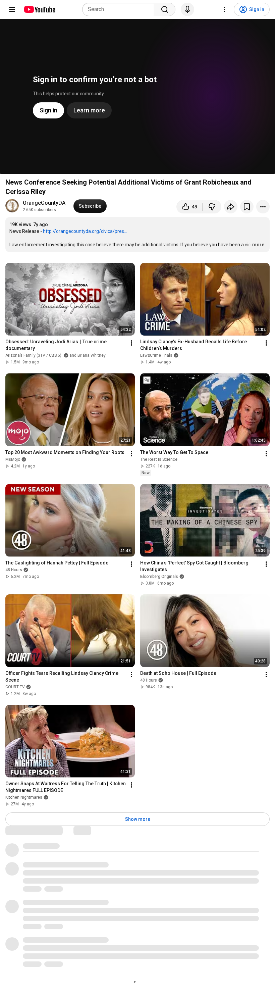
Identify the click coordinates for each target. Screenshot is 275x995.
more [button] (258, 244)
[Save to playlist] (247, 206)
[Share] (230, 206)
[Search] (164, 9)
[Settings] (224, 9)
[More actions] (263, 206)
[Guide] (12, 9)
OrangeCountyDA (44, 203)
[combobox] (120, 9)
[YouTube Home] (39, 9)
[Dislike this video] (212, 206)
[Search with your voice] (187, 9)
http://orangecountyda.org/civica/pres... (85, 231)
